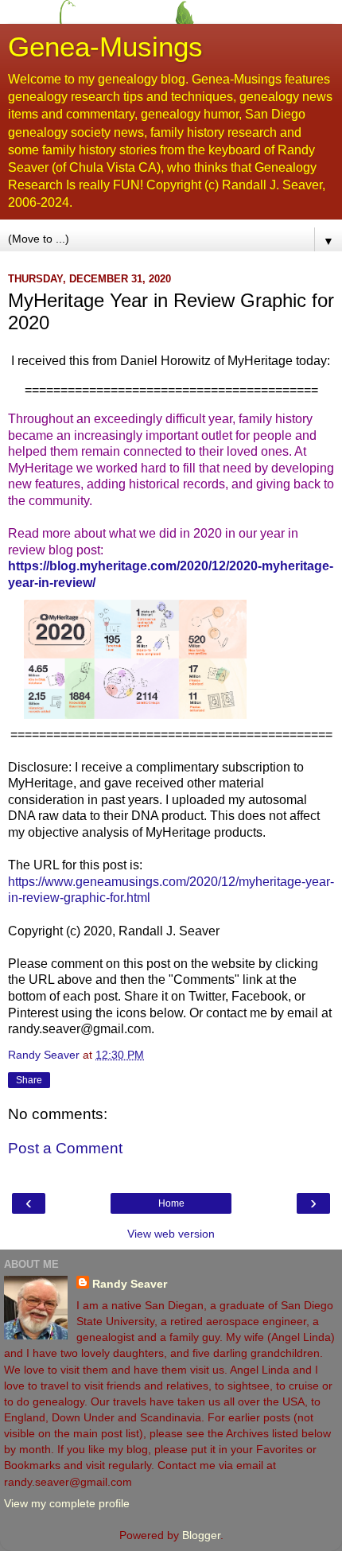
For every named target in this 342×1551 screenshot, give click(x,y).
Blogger (201, 1535)
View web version (171, 1233)
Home (171, 1203)
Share (29, 1080)
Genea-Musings (105, 47)
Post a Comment (65, 1148)
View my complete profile (67, 1503)
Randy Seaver (129, 1283)
